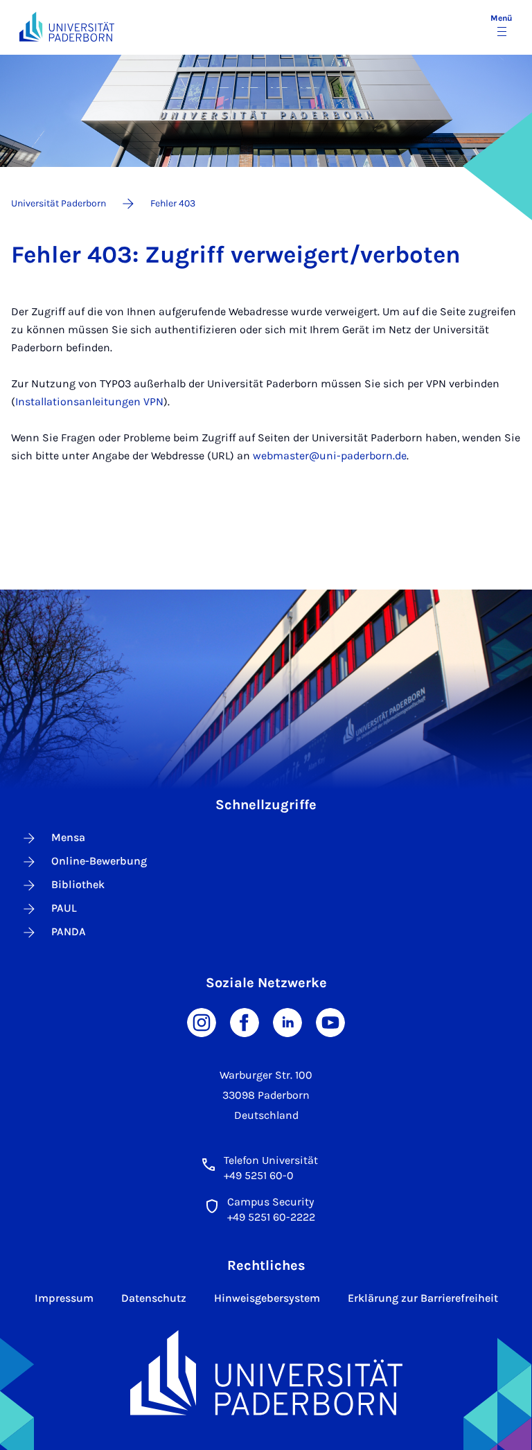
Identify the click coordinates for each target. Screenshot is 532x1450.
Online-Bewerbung (99, 860)
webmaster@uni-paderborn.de (330, 455)
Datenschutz (153, 1298)
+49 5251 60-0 (259, 1175)
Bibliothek (78, 884)
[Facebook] (244, 1020)
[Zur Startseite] (66, 26)
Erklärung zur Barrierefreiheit (423, 1298)
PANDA (68, 931)
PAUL (64, 907)
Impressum (64, 1298)
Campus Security (270, 1201)
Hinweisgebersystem (267, 1298)
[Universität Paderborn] (266, 1372)
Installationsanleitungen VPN (89, 401)
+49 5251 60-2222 (271, 1216)
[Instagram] (201, 1020)
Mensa (68, 837)
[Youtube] (330, 1020)
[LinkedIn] (287, 1020)
